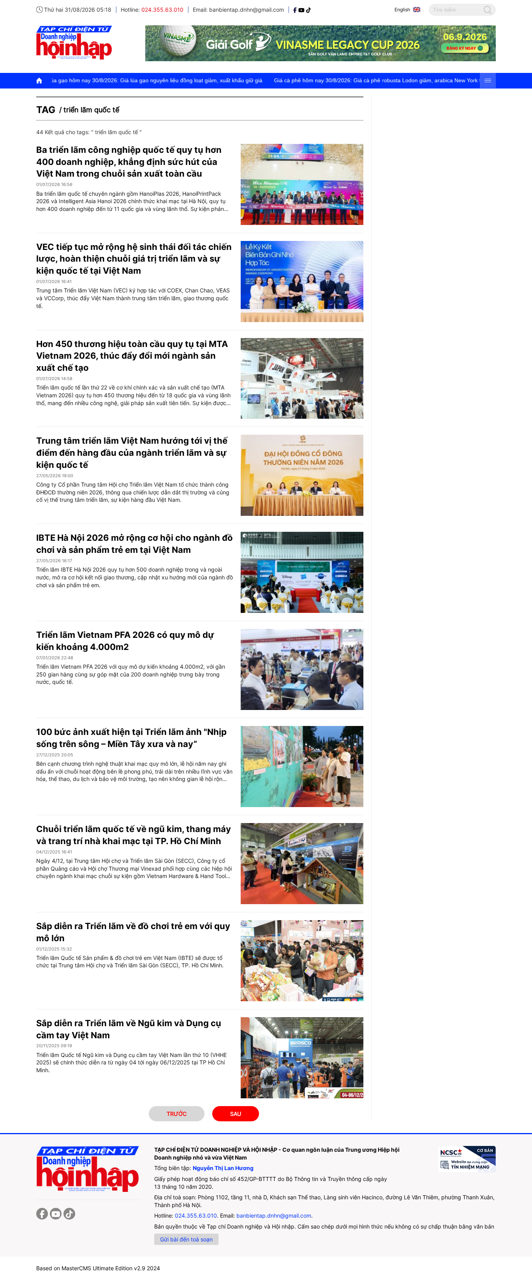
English (402, 9)
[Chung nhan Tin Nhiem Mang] (466, 1159)
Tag (45, 109)
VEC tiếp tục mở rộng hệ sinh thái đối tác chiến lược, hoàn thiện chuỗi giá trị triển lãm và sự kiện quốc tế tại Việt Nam (134, 259)
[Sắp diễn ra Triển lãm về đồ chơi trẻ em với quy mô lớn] (302, 960)
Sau (235, 1113)
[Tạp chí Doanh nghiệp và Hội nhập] (295, 9)
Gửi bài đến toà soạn (186, 1239)
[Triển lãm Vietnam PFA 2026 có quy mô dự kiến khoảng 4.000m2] (302, 669)
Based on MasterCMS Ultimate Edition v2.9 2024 (98, 1268)
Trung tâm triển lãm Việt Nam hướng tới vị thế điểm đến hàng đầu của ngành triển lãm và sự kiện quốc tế (131, 453)
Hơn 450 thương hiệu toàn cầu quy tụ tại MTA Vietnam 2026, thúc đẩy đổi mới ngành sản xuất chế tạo (132, 356)
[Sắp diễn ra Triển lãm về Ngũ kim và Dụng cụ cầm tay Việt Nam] (302, 1057)
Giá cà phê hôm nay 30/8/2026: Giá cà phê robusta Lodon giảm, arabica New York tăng (333, 80)
